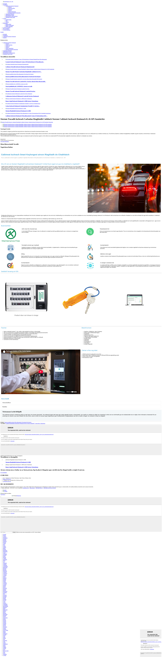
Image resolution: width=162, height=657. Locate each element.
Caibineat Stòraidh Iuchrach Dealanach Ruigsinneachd (20, 66)
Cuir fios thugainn (6, 29)
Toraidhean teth (26, 487)
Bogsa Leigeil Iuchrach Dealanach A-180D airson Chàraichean (22, 101)
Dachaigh (5, 3)
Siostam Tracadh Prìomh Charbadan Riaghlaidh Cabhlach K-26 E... (24, 71)
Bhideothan (5, 23)
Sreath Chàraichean (12, 11)
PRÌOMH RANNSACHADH (50, 487)
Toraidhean (5, 4)
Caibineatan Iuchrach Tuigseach (12, 6)
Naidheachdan (8, 19)
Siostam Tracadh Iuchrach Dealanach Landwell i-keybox (20, 91)
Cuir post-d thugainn (5, 141)
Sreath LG (10, 9)
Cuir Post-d (3, 494)
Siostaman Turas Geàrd (10, 17)
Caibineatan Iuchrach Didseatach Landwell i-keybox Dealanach (22, 96)
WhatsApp (19, 495)
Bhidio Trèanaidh (9, 26)
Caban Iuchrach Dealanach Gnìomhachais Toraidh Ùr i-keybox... (23, 106)
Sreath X (10, 10)
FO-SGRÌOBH (4, 472)
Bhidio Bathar (8, 24)
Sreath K (10, 7)
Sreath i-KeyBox (11, 8)
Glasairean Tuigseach (10, 14)
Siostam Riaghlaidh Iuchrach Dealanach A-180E (18, 111)
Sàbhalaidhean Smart (10, 15)
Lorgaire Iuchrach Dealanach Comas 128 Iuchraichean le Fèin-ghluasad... (25, 62)
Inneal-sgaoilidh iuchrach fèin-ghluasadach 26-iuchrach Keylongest (23, 76)
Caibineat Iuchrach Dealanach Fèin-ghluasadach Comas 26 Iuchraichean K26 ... (26, 116)
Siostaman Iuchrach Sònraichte (14, 12)
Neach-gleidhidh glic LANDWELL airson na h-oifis (19, 86)
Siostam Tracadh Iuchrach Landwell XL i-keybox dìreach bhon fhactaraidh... (26, 81)
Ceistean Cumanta (6, 27)
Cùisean (7, 21)
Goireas (4, 18)
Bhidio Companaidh (10, 25)
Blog (7, 20)
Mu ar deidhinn (6, 28)
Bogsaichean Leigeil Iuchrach (11, 16)
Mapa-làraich (32, 487)
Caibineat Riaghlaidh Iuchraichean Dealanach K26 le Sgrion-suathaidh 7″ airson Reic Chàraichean (25, 423)
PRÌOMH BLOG (39, 487)
